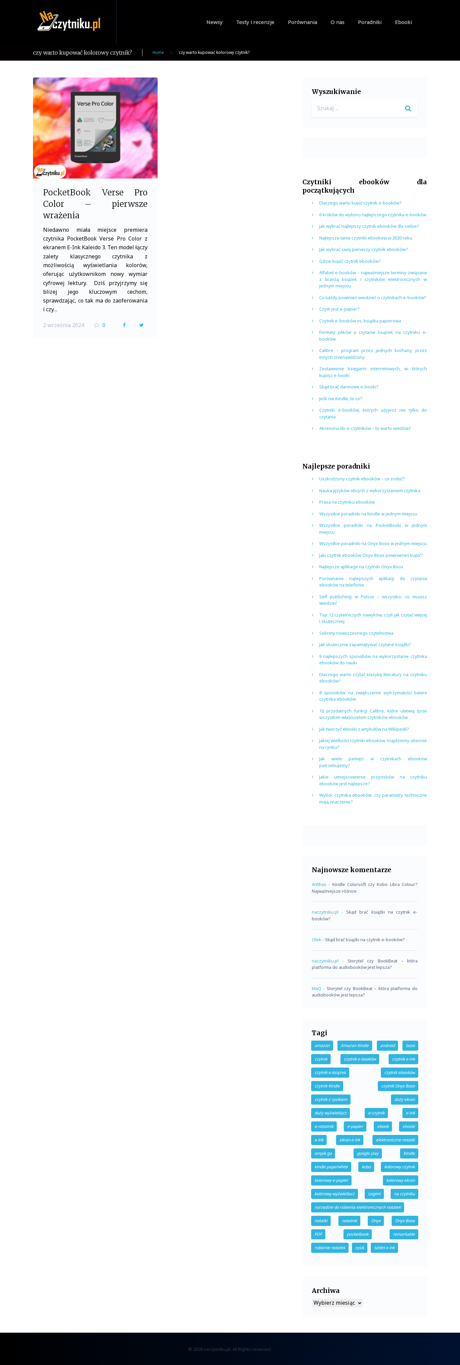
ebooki (408, 1126)
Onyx (376, 1221)
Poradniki (370, 22)
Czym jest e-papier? (339, 309)
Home (158, 52)
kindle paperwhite (331, 1167)
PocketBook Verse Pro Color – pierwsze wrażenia (95, 204)
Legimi (374, 1194)
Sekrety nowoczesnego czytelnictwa (356, 633)
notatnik (349, 1221)
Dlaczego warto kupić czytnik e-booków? (360, 203)
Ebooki (403, 22)
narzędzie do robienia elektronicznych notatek (358, 1207)
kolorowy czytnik (399, 1167)
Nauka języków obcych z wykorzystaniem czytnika (369, 490)
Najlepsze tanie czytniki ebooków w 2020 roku (365, 238)
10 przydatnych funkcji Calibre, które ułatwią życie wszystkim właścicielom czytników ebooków (373, 714)
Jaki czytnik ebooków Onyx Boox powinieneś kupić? (371, 555)
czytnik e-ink (403, 1059)
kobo (366, 1167)
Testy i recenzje (255, 22)
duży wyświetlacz (331, 1113)
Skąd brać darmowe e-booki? (349, 387)
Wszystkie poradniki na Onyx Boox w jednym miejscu (373, 543)
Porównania (302, 22)
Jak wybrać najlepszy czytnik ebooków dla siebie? (369, 226)
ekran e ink (349, 1140)
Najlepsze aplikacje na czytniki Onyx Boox (361, 567)
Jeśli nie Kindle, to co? (340, 398)
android (387, 1045)
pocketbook (357, 1234)
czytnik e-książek (330, 1072)
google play (368, 1153)
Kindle (409, 1153)
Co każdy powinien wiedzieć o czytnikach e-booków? (372, 297)
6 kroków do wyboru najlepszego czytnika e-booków (372, 215)
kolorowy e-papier (331, 1180)
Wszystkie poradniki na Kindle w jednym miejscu (368, 514)
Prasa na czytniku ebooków (347, 502)
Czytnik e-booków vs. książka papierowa (360, 321)
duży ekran (404, 1099)
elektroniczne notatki (395, 1140)
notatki (321, 1221)
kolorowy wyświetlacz (335, 1194)
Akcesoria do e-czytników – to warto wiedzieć (365, 428)
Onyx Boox (405, 1221)
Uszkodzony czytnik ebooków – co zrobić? (362, 479)
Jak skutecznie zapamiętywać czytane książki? (365, 644)
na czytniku (404, 1194)
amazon (322, 1045)
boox (410, 1045)
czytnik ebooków (399, 1072)
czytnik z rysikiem (331, 1099)
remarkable (404, 1234)
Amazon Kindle (355, 1045)
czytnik (321, 1059)
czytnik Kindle (327, 1086)
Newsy (214, 22)
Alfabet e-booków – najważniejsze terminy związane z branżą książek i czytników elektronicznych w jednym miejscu (373, 279)
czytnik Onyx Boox (398, 1086)
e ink (319, 1140)
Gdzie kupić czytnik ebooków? (350, 261)
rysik (359, 1247)
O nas (337, 22)
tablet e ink (384, 1247)
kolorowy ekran (400, 1180)
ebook (383, 1126)
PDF (318, 1234)
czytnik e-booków (360, 1059)
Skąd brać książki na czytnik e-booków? (365, 940)
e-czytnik (376, 1113)
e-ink (410, 1113)
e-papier (355, 1126)
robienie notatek (330, 1247)
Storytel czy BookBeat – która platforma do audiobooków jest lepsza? (365, 964)
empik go (323, 1153)
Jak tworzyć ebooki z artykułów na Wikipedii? (364, 729)
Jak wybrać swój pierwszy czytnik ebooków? (363, 249)
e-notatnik (324, 1126)
